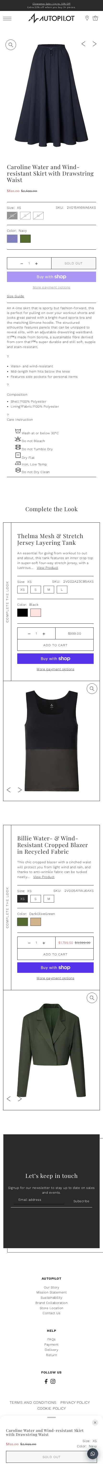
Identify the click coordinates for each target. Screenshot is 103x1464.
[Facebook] (46, 1381)
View (47, 568)
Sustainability (51, 1297)
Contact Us (51, 1313)
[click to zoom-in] (11, 45)
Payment (51, 1344)
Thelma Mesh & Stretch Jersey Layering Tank (50, 539)
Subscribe (81, 1201)
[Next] (94, 43)
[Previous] (83, 43)
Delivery (51, 1350)
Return (51, 1355)
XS (12, 215)
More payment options (55, 669)
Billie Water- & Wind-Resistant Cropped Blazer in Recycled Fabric (52, 844)
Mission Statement (51, 1292)
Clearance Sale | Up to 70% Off (52, 3)
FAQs (51, 1339)
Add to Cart (55, 645)
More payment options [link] (51, 287)
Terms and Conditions (33, 1402)
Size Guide (15, 296)
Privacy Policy (75, 1402)
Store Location (51, 1308)
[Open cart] (87, 18)
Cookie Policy (51, 1408)
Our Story (51, 1287)
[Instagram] (53, 1381)
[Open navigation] (8, 18)
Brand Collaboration (51, 1303)
